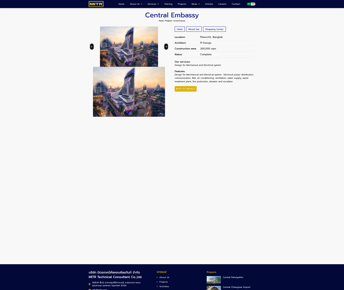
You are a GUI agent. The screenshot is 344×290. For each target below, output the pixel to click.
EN (253, 4)
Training (168, 4)
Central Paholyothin (233, 277)
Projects (182, 4)
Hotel (179, 29)
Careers (222, 4)
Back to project (185, 88)
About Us (135, 4)
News (194, 4)
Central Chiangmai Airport (236, 287)
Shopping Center (214, 29)
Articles (209, 4)
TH (249, 4)
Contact (236, 4)
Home (121, 4)
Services (152, 4)
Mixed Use (193, 29)
